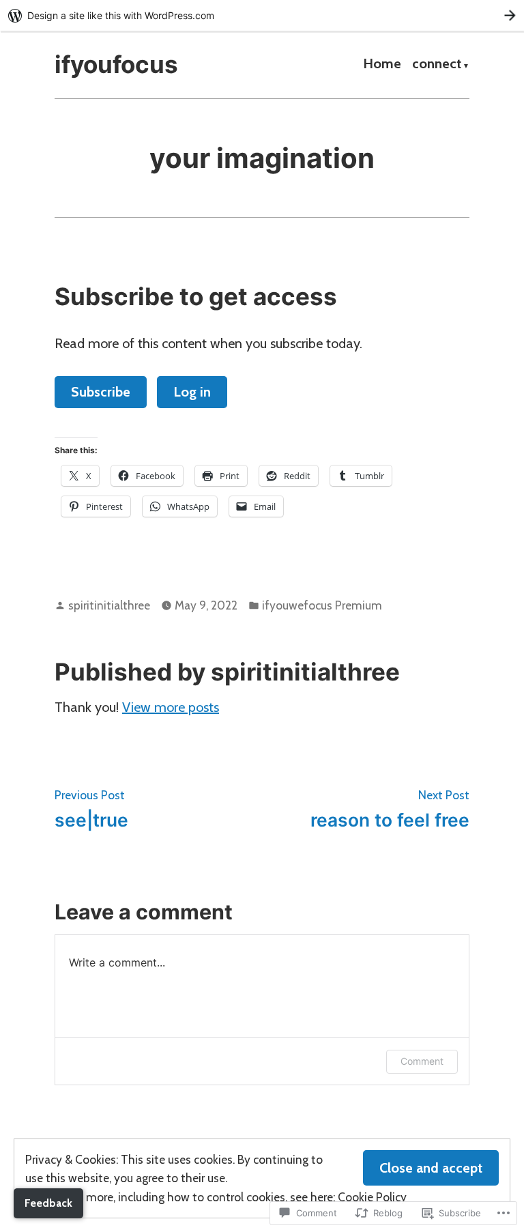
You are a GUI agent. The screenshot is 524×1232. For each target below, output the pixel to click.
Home (382, 65)
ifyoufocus (116, 64)
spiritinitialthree (109, 605)
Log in (192, 392)
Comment (422, 1061)
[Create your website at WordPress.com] (262, 15)
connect (436, 65)
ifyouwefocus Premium (322, 605)
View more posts (170, 707)
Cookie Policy (372, 1197)
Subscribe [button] (100, 392)
